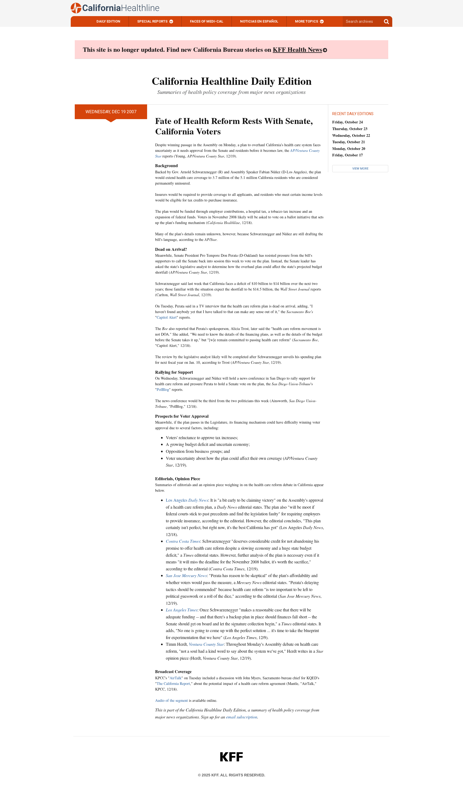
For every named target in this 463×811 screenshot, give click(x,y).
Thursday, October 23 (349, 128)
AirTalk (175, 677)
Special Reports (152, 21)
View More (360, 168)
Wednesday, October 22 (351, 135)
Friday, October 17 (347, 155)
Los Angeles (187, 500)
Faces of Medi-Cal (206, 21)
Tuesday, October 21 (348, 142)
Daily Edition (108, 21)
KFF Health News (297, 49)
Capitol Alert (167, 317)
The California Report (173, 683)
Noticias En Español (259, 21)
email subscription (241, 717)
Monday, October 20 (348, 148)
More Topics (306, 21)
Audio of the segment (171, 700)
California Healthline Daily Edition (232, 81)
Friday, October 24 (347, 122)
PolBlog (163, 389)
